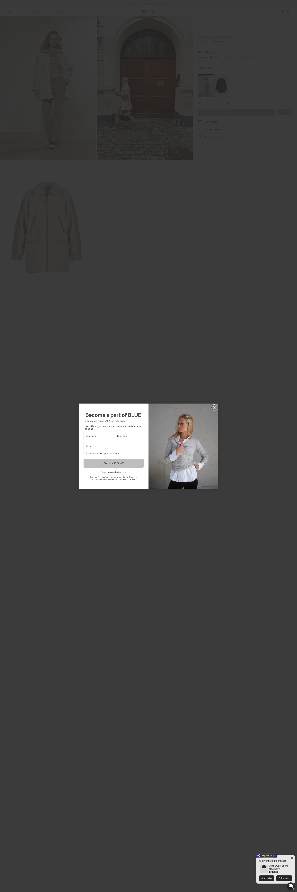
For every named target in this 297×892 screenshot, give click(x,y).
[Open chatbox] (291, 886)
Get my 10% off (114, 463)
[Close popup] (292, 855)
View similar (266, 875)
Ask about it (284, 875)
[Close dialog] (214, 407)
